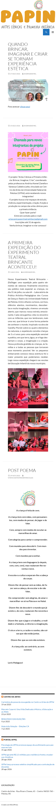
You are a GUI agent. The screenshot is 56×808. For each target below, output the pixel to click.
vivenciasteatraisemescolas (20, 478)
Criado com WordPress (9, 805)
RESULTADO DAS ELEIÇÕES (13, 719)
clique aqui (25, 106)
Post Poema (22, 470)
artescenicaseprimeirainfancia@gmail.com (27, 219)
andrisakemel (30, 74)
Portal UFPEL (10, 740)
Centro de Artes (12, 697)
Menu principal (52, 32)
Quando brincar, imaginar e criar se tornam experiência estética (27, 56)
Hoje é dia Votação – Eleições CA (15, 726)
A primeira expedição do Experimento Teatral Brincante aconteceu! (24, 255)
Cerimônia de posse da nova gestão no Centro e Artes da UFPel (27, 702)
